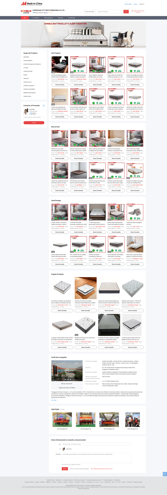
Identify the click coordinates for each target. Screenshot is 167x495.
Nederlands (107, 482)
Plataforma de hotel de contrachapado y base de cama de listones (59, 150)
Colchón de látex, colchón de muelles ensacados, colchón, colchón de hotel (59, 224)
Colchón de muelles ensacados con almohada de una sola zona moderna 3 (135, 109)
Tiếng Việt (129, 482)
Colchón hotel (27, 96)
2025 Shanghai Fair (62, 429)
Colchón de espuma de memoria (32, 64)
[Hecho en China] (32, 3)
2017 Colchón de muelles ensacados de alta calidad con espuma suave (134, 150)
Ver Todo (53, 400)
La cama (25, 67)
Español (65, 482)
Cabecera (26, 78)
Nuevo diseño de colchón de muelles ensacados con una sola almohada (115, 77)
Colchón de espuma (28, 85)
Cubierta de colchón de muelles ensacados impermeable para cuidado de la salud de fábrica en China (85, 302)
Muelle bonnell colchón (29, 93)
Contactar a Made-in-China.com (94, 480)
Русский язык (90, 482)
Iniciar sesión (128, 4)
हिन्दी (113, 482)
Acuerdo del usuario (68, 480)
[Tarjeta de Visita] (43, 105)
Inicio (24, 18)
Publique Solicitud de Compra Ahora (101, 469)
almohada (26, 57)
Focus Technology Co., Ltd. (80, 485)
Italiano (83, 482)
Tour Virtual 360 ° (68, 383)
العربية (101, 482)
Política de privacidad (80, 480)
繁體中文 (49, 482)
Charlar (33, 113)
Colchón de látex (27, 71)
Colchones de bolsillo (29, 89)
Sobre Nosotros (48, 18)
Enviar (65, 469)
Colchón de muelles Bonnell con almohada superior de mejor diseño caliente (59, 182)
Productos (36, 18)
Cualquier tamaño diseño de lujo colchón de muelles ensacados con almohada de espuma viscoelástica (62, 339)
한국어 (96, 482)
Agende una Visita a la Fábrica (67, 387)
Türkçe (123, 482)
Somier (25, 75)
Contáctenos (71, 18)
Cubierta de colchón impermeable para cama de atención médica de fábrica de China (108, 302)
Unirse (135, 4)
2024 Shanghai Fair (85, 429)
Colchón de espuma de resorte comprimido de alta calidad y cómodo (116, 109)
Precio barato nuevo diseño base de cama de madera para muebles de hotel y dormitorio (78, 182)
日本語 (54, 482)
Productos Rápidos (107, 480)
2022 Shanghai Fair (132, 429)
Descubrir (60, 18)
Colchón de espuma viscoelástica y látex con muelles (95, 256)
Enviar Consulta (59, 84)
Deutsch (71, 482)
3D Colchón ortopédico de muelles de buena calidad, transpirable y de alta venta (61, 302)
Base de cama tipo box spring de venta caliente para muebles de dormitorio (78, 150)
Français (60, 482)
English (37, 482)
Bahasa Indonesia (138, 482)
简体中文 (43, 482)
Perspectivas (117, 480)
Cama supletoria (27, 60)
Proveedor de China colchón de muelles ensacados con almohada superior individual (108, 339)
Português (77, 482)
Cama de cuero (27, 82)
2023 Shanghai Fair (109, 429)
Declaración (59, 480)
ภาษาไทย (118, 482)
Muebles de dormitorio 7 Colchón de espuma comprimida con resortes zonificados (131, 302)
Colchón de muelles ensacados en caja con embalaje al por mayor (134, 182)
